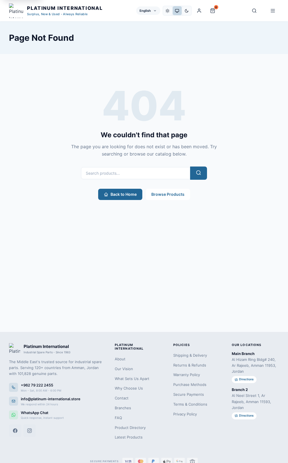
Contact (122, 398)
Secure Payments (188, 394)
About (120, 359)
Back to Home (124, 194)
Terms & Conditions (190, 404)
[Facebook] (15, 430)
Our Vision (124, 369)
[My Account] (199, 11)
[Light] (167, 10)
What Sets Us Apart (132, 378)
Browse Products (167, 194)
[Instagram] (29, 430)
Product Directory (130, 427)
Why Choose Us (129, 388)
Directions (246, 379)
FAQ (118, 417)
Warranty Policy (186, 374)
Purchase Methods (189, 384)
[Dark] (186, 10)
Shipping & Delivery (190, 355)
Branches (123, 408)
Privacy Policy (185, 414)
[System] (177, 10)
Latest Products (129, 437)
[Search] (254, 10)
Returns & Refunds (189, 365)
